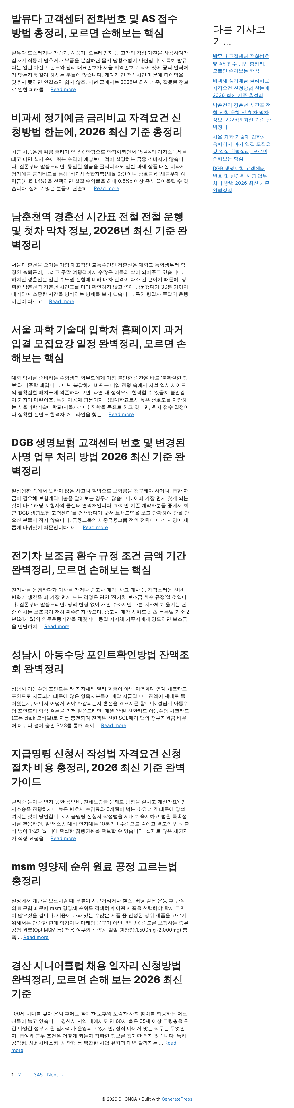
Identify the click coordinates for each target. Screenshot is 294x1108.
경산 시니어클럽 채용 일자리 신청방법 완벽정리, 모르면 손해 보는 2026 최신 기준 (97, 979)
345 (38, 1075)
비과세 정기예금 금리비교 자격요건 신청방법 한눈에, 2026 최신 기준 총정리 (242, 88)
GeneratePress (177, 1099)
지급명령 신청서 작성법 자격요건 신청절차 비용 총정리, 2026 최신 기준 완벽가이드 (98, 767)
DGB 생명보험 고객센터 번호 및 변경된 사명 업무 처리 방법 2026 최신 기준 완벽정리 (98, 456)
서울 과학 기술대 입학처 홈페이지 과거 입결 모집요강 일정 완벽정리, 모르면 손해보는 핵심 (98, 343)
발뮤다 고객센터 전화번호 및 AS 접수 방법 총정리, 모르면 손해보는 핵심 (241, 63)
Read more (63, 89)
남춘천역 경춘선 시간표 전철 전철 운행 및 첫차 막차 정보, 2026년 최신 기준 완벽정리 (99, 230)
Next (55, 1075)
